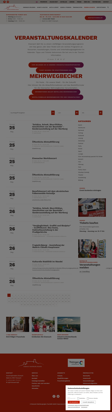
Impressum (84, 407)
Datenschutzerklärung (74, 407)
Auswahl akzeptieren (88, 402)
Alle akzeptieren (73, 402)
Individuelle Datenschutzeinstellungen (78, 405)
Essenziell (73, 398)
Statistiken (82, 398)
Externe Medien (93, 398)
